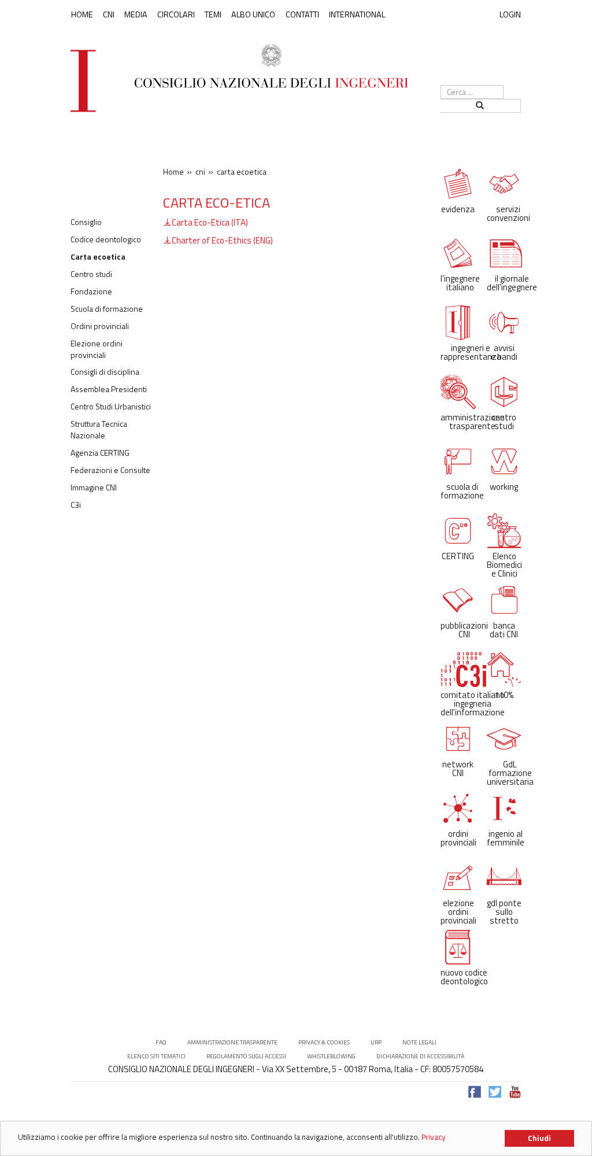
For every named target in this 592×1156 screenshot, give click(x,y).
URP (376, 1042)
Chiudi (539, 1138)
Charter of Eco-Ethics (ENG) (222, 240)
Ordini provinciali (100, 326)
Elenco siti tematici (156, 1056)
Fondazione (91, 291)
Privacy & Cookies (324, 1042)
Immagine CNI (94, 487)
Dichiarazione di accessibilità (420, 1056)
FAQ (161, 1042)
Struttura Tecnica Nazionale (99, 429)
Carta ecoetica (98, 257)
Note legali (419, 1042)
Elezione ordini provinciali (97, 349)
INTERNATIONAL (357, 14)
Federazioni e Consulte (110, 470)
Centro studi (91, 274)
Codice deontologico (106, 239)
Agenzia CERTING (100, 453)
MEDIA (135, 14)
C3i (76, 505)
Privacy (433, 1137)
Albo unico (253, 14)
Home (82, 14)
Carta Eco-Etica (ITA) (210, 222)
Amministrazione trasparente (232, 1042)
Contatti (302, 14)
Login (510, 14)
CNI (108, 14)
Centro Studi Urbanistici (111, 406)
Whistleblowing (331, 1056)
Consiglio (86, 222)
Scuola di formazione (107, 309)
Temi (213, 14)
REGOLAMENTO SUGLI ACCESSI (246, 1056)
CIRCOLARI (176, 14)
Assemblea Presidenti (109, 389)
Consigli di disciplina (105, 372)
